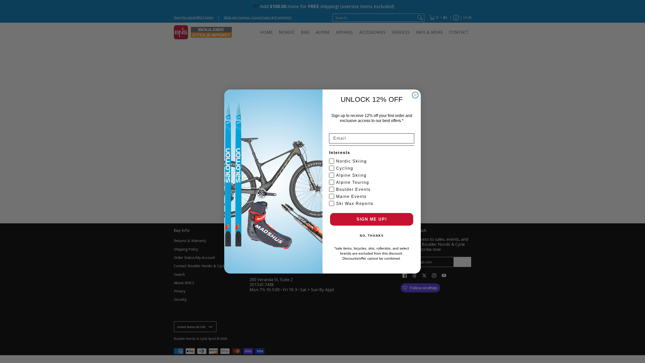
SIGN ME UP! (372, 219)
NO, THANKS (372, 235)
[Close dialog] (415, 95)
